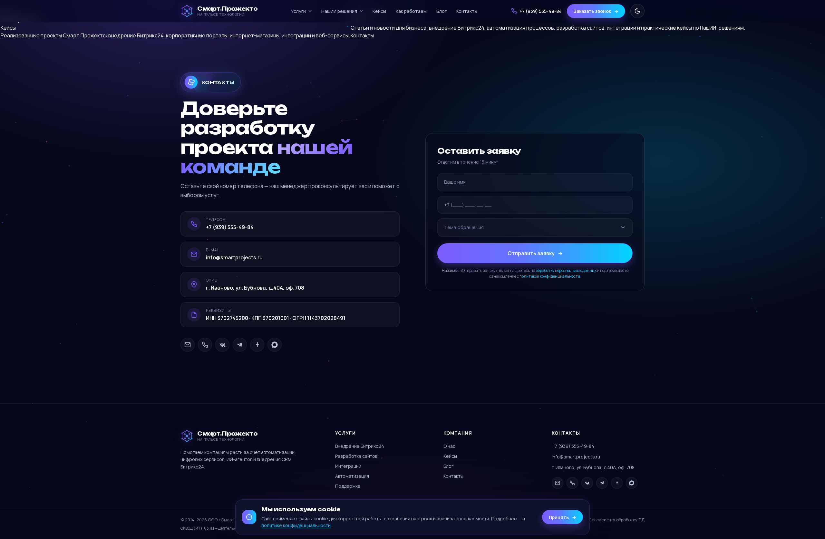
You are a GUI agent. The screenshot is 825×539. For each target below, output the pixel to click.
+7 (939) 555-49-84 (573, 446)
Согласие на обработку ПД (616, 520)
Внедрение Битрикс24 (359, 446)
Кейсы (379, 11)
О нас (449, 446)
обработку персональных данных (566, 270)
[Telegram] (240, 345)
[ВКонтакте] (222, 345)
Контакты (467, 11)
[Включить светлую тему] (637, 11)
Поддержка (347, 486)
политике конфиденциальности (296, 525)
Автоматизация (352, 476)
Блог (441, 11)
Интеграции (348, 466)
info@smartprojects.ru (576, 457)
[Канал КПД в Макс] (274, 345)
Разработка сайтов (356, 456)
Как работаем (411, 11)
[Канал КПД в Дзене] (257, 345)
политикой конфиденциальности (549, 276)
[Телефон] (205, 345)
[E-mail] (187, 345)
